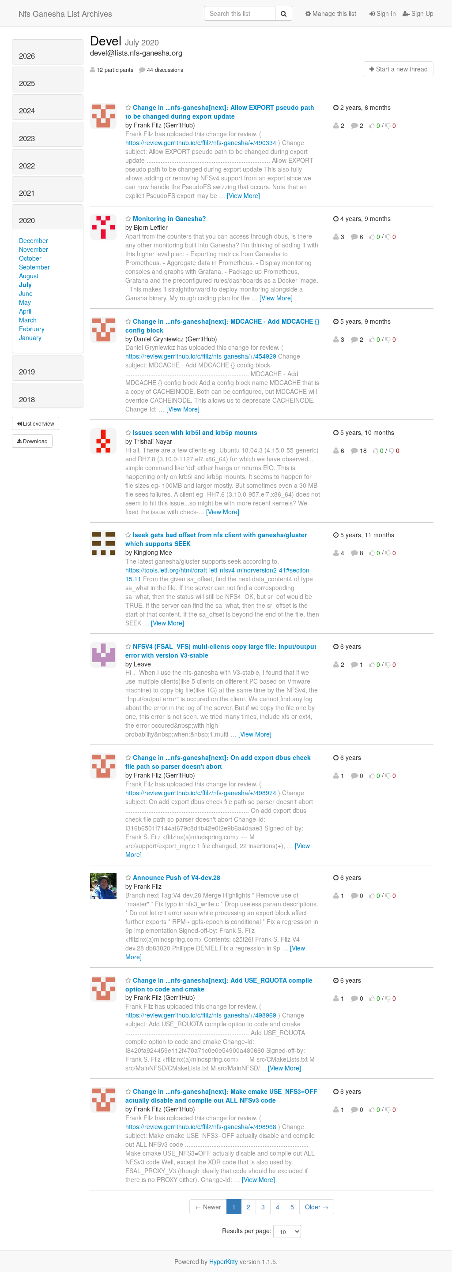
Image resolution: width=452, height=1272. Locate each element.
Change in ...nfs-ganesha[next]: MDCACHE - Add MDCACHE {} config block (222, 325)
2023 (27, 138)
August (28, 275)
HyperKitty (223, 1261)
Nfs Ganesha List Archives (65, 13)
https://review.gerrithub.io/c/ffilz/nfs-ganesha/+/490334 (200, 142)
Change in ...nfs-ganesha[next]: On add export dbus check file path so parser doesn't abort (218, 762)
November (33, 249)
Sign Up (421, 13)
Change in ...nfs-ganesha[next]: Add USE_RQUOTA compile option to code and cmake (219, 984)
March (28, 319)
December (33, 240)
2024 (27, 110)
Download (35, 441)
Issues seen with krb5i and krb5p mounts (194, 432)
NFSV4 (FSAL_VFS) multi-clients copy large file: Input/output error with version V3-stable (220, 650)
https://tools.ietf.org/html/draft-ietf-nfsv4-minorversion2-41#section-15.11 (218, 574)
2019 (27, 371)
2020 (27, 220)
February (32, 328)
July (25, 284)
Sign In (385, 13)
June (26, 293)
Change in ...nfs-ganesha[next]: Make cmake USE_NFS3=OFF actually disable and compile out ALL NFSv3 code (221, 1095)
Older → (316, 1206)
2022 (27, 165)
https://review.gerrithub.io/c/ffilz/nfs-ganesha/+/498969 (200, 1014)
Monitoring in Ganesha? (168, 218)
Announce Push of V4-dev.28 (175, 877)
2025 (27, 83)
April (25, 311)
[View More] (243, 195)
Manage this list (333, 13)
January (30, 337)
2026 (27, 55)
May (25, 302)
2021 (27, 192)
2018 (27, 399)
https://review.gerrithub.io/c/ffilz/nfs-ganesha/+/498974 (200, 792)
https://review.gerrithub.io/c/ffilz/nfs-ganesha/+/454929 (200, 356)
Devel (107, 40)
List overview (38, 423)
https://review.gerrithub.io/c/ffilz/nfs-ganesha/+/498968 (200, 1126)
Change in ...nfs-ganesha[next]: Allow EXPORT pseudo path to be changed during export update (219, 111)
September (34, 266)
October (30, 258)
